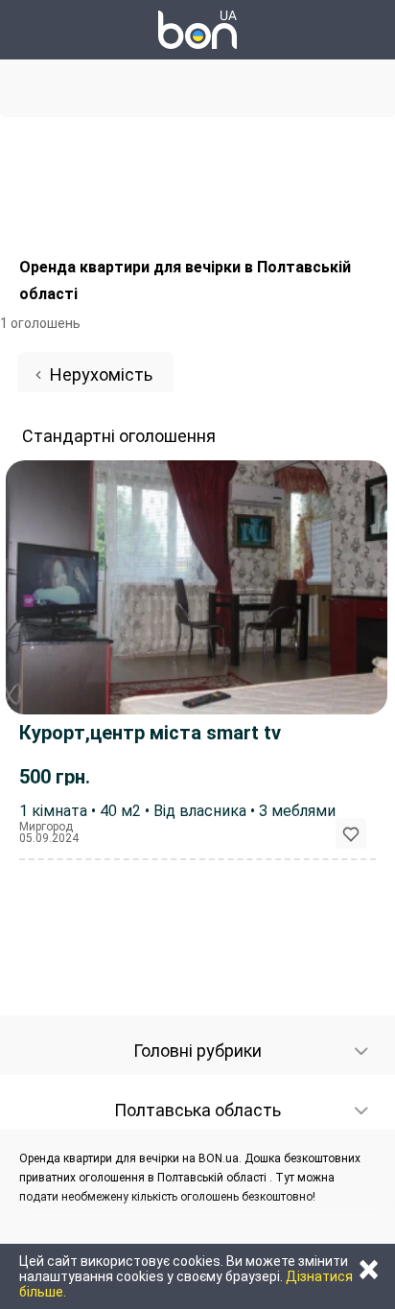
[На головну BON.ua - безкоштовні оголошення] (197, 30)
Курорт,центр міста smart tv (150, 732)
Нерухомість (101, 374)
